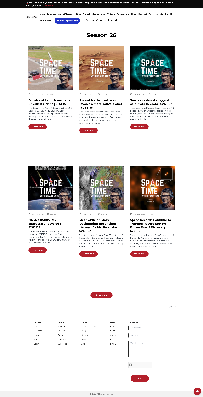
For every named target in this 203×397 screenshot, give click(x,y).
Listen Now (38, 127)
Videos (111, 14)
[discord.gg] (112, 20)
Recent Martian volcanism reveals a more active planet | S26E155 (100, 103)
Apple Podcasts (88, 326)
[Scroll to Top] (197, 382)
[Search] (86, 20)
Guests (61, 335)
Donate (84, 335)
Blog (78, 14)
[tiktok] (115, 20)
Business (38, 331)
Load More (101, 295)
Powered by (168, 307)
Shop (133, 14)
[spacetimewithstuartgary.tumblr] (108, 20)
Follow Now (45, 20)
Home (42, 14)
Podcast (61, 331)
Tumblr (87, 14)
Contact (142, 14)
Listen (36, 344)
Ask (83, 344)
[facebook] (97, 20)
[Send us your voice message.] (197, 391)
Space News (98, 14)
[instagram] (105, 20)
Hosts (36, 339)
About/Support (66, 14)
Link (35, 326)
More (83, 339)
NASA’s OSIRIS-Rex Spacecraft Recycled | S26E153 (44, 223)
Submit (139, 378)
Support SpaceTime (67, 20)
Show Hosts (63, 326)
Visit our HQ (166, 14)
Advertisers (123, 14)
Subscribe (62, 344)
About (37, 335)
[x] (93, 20)
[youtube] (101, 20)
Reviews (153, 14)
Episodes (52, 14)
